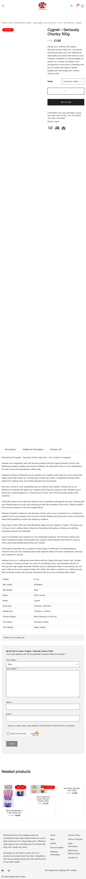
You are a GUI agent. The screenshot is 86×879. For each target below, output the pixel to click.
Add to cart (66, 102)
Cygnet (78, 23)
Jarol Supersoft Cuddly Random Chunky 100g (43, 799)
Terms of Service (75, 839)
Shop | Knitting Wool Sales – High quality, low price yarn (32, 23)
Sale (59, 113)
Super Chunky (61, 115)
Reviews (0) (56, 449)
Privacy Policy (74, 835)
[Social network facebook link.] (2, 870)
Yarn (60, 23)
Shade (50, 81)
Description (10, 449)
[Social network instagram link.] (9, 870)
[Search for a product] (3, 5)
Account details (56, 847)
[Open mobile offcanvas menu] (82, 5)
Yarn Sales (51, 118)
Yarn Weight (60, 118)
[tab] (10, 449)
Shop (53, 115)
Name (9, 702)
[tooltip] (50, 128)
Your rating (11, 660)
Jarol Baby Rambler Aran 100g (71, 789)
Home (4, 23)
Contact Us (72, 857)
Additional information (33, 449)
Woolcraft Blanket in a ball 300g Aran (14, 811)
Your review (12, 669)
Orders (53, 843)
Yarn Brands (68, 23)
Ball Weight (71, 113)
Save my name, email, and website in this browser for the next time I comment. (41, 726)
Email (9, 714)
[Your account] (71, 5)
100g (64, 113)
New (49, 115)
